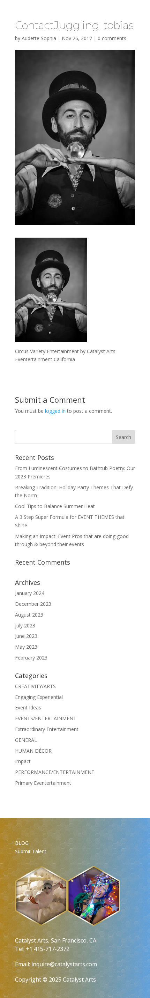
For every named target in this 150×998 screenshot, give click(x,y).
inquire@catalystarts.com (64, 964)
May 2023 (26, 646)
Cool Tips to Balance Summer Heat (55, 506)
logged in (55, 411)
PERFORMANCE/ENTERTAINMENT (55, 772)
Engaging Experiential (39, 697)
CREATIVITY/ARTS (35, 686)
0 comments (112, 38)
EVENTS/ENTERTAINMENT (45, 718)
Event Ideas (28, 707)
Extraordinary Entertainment (46, 729)
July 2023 (25, 625)
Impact (23, 761)
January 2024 (29, 593)
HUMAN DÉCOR (33, 750)
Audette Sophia (39, 38)
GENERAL (26, 740)
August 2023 (29, 614)
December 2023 (33, 604)
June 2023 (26, 636)
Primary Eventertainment (43, 783)
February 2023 (31, 657)
